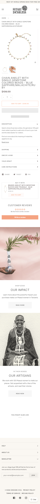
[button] (20, 111)
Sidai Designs (12, 490)
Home (4, 18)
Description (7, 124)
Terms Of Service (13, 493)
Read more (5, 142)
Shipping (5, 149)
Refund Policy (28, 493)
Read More (20, 305)
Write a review (20, 217)
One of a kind (7, 155)
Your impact (7, 161)
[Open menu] (5, 9)
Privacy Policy (29, 490)
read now (20, 393)
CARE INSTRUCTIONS (9, 167)
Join (33, 475)
